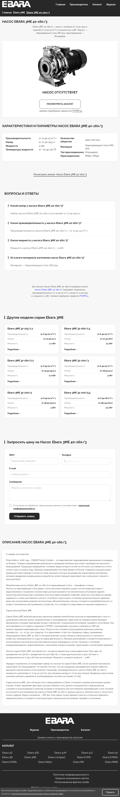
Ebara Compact (56, 757)
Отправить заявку (24, 516)
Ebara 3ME (30, 757)
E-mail (12, 468)
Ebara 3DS (33, 752)
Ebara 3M (7, 757)
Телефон (67, 455)
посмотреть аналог (60, 104)
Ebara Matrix (45, 762)
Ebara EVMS (84, 757)
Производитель (79, 4)
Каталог (97, 4)
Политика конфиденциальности (71, 774)
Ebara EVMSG (110, 757)
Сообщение (15, 482)
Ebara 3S (113, 752)
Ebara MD (78, 762)
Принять (110, 792)
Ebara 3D (7, 752)
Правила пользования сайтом (72, 778)
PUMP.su (77, 110)
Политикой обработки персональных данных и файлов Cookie (37, 794)
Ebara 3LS (87, 752)
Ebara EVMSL (9, 762)
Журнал (111, 4)
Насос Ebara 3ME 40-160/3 (48, 289)
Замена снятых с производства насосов (60, 737)
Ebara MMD (111, 762)
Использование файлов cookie (72, 782)
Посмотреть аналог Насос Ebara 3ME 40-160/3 (60, 174)
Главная (60, 4)
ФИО (12, 455)
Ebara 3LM (60, 752)
